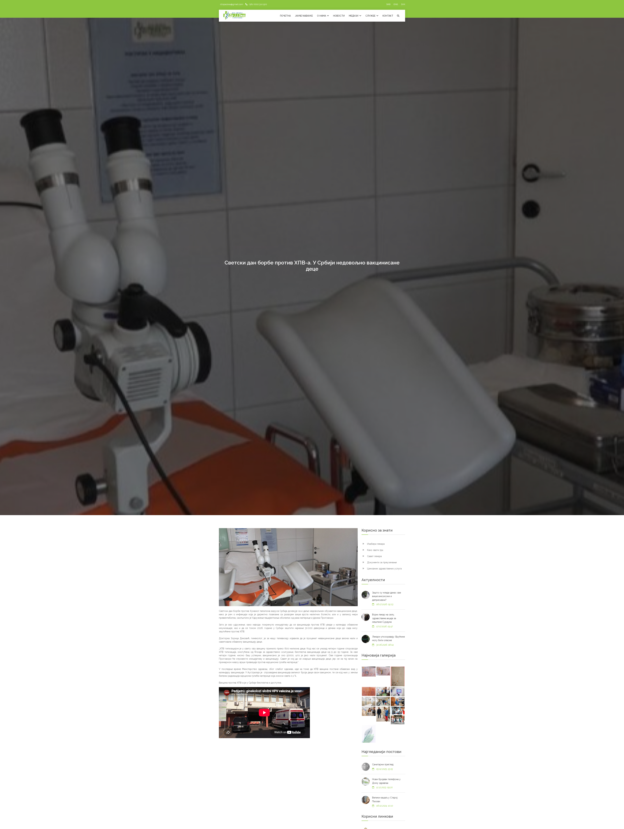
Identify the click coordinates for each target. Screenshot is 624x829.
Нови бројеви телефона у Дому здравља (386, 781)
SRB (388, 4)
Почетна (285, 15)
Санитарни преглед (382, 764)
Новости (339, 15)
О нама (322, 15)
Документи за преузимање (381, 562)
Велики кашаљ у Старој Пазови (384, 799)
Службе (370, 15)
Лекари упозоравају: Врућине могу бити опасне (388, 638)
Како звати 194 (374, 550)
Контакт (388, 15)
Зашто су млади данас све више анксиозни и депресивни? (386, 596)
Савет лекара (374, 556)
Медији (354, 15)
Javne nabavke (304, 15)
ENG (396, 4)
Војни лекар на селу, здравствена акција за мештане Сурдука (384, 618)
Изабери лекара (375, 544)
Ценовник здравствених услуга (384, 568)
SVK (403, 4)
